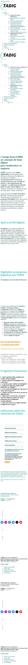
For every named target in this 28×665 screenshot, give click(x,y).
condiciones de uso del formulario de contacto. (14, 450)
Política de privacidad (9, 567)
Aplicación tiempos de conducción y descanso (16, 24)
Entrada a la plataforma (9, 529)
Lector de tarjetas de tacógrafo (17, 42)
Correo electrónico (10, 445)
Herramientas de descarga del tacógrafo (17, 37)
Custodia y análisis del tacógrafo (12, 512)
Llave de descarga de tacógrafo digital (18, 39)
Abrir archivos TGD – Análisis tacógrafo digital (17, 30)
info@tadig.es (7, 500)
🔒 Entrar (10, 49)
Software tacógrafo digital (16, 21)
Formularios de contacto (10, 571)
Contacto (6, 48)
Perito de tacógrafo (8, 517)
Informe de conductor (9, 518)
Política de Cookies (9, 570)
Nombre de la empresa (11, 432)
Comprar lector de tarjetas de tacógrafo (13, 539)
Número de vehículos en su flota (13, 436)
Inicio (5, 12)
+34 (10, 499)
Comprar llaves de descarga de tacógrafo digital (15, 537)
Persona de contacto (10, 428)
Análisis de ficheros (8, 530)
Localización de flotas (15, 22)
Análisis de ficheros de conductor (18, 32)
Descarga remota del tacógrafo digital (17, 18)
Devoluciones (7, 573)
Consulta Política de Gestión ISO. (9, 561)
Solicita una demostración (10, 43)
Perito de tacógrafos (15, 28)
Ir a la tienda (7, 536)
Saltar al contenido (5, 1)
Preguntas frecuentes (9, 45)
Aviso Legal (7, 568)
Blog (5, 46)
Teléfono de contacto (11, 441)
